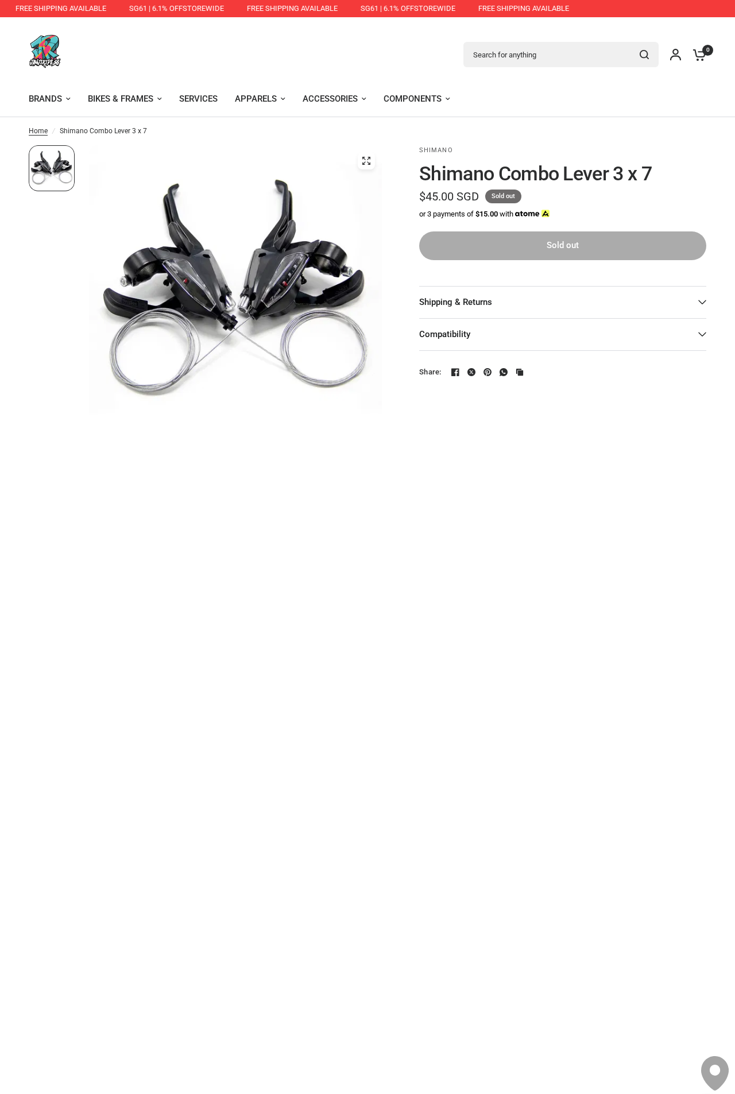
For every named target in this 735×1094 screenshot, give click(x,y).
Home (38, 131)
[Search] (644, 54)
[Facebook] (455, 372)
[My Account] (675, 54)
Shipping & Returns (455, 302)
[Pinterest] (487, 372)
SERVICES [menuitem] (198, 99)
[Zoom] (366, 160)
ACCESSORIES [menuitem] (330, 99)
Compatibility (444, 334)
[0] (696, 54)
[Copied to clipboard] (520, 372)
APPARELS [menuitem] (256, 99)
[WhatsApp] (503, 372)
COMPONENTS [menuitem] (413, 99)
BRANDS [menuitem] (45, 99)
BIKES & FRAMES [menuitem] (120, 99)
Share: (430, 372)
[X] (471, 372)
